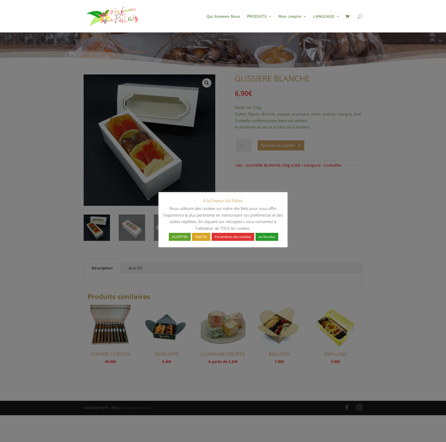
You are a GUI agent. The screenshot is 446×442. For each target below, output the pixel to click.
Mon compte (289, 16)
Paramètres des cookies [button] (233, 236)
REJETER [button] (201, 236)
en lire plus (267, 236)
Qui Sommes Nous (223, 16)
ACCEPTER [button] (180, 236)
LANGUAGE (323, 16)
